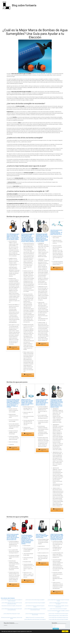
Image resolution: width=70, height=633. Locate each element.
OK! (65, 631)
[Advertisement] (35, 19)
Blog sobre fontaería (24, 5)
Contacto (5, 625)
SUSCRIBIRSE (55, 628)
